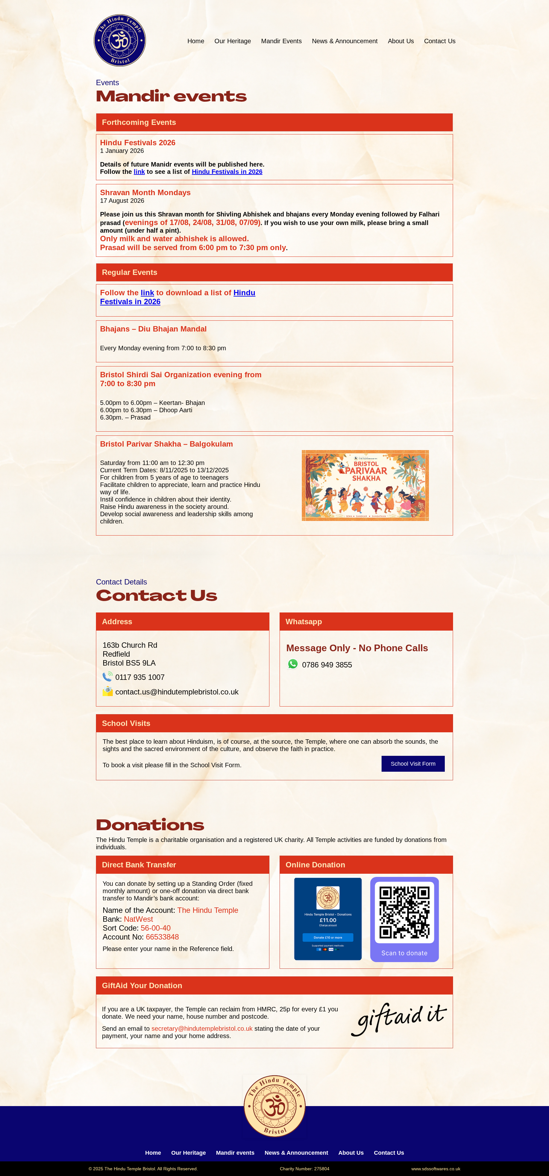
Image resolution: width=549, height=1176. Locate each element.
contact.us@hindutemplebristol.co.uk (177, 691)
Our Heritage (232, 41)
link (139, 171)
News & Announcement (345, 41)
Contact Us (440, 41)
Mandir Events (281, 41)
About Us (401, 41)
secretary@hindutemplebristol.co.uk (202, 1028)
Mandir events (235, 1153)
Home (195, 41)
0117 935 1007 (140, 677)
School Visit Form (413, 764)
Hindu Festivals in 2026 (227, 171)
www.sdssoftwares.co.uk (435, 1168)
